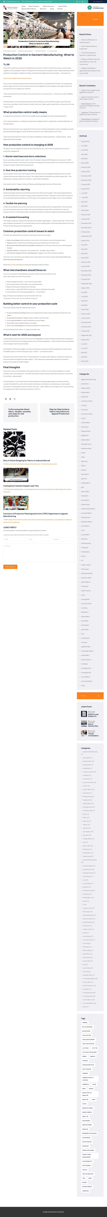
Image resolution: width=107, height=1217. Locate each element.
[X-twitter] (85, 1)
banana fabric (85, 392)
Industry (85, 1099)
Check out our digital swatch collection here (17, 78)
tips (83, 1178)
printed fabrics (86, 582)
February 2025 (85, 215)
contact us (36, 389)
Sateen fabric (85, 616)
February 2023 (85, 262)
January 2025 (85, 219)
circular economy (86, 401)
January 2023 (85, 266)
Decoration (84, 427)
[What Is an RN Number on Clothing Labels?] (84, 714)
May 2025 (84, 202)
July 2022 (84, 292)
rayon (83, 595)
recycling (84, 608)
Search (83, 15)
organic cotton (86, 565)
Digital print (85, 435)
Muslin (83, 556)
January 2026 (85, 171)
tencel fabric (85, 655)
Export (83, 453)
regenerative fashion (89, 1133)
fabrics (83, 466)
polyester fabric (86, 578)
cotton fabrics (85, 422)
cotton (83, 418)
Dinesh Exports (41, 51)
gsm (82, 487)
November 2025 (86, 180)
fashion (85, 1060)
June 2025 (84, 197)
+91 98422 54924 (98, 8)
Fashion (83, 470)
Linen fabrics (85, 526)
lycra (82, 530)
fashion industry (88, 1065)
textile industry (86, 660)
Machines (84, 539)
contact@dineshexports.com (13, 1)
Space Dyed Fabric (88, 1150)
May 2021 (84, 352)
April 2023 (84, 253)
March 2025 (85, 210)
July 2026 (84, 146)
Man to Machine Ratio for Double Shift (93, 727)
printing (85, 1129)
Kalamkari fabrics (86, 522)
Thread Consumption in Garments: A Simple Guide (93, 736)
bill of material (87, 1027)
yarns (83, 685)
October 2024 (85, 232)
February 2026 (85, 167)
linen (93, 1099)
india (84, 1088)
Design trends (85, 431)
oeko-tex (85, 1116)
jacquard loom (85, 517)
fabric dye (84, 461)
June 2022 (84, 296)
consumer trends (86, 414)
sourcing (84, 642)
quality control (86, 591)
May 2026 (84, 154)
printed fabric (87, 1125)
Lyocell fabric (85, 535)
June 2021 (84, 348)
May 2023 (84, 249)
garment (84, 479)
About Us (43, 9)
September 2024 (86, 236)
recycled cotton (86, 603)
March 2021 (84, 361)
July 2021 (84, 344)
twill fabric (84, 664)
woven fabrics (85, 677)
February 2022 (85, 314)
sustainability (87, 1161)
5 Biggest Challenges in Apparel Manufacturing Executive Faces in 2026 (89, 70)
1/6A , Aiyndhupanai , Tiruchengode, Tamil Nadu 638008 (38, 1)
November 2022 (86, 275)
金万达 (83, 90)
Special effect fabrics (29, 9)
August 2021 (85, 340)
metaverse (84, 547)
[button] (97, 1)
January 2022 (85, 318)
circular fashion (88, 1043)
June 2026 (84, 150)
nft (82, 560)
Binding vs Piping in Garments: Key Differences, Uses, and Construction (89, 61)
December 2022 (86, 271)
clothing (84, 405)
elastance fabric (86, 448)
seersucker (85, 629)
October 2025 (85, 184)
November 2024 (86, 228)
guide (94, 1084)
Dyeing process (86, 444)
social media (85, 638)
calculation (86, 1035)
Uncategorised (86, 668)
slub (82, 634)
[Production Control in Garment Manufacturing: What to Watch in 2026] (6, 399)
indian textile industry (26, 51)
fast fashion (85, 474)
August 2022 (85, 288)
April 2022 (84, 305)
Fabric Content (34, 6)
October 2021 (85, 331)
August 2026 (85, 141)
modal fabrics (87, 1112)
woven (84, 1182)
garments (85, 1084)
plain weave (86, 1120)
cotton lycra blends (89, 1052)
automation (85, 384)
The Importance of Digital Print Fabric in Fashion (89, 106)
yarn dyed (85, 1191)
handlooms (84, 496)
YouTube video (14, 265)
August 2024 (85, 240)
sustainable (86, 1165)
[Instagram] (79, 1)
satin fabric (84, 621)
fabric (83, 457)
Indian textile (85, 504)
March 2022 (85, 309)
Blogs (52, 9)
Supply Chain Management (86, 1156)
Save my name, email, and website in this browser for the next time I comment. (27, 534)
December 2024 (86, 223)
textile (84, 1169)
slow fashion (86, 1142)
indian (91, 1088)
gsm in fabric (85, 491)
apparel (85, 1022)
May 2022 (84, 301)
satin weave (85, 625)
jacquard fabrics (86, 513)
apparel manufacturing (88, 379)
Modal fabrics (85, 552)
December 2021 (86, 322)
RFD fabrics (84, 612)
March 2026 (85, 163)
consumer (84, 410)
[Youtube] (82, 1)
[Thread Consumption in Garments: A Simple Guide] (84, 733)
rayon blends (85, 599)
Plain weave (85, 569)
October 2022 (85, 279)
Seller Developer (91, 712)
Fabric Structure (48, 6)
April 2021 (84, 357)
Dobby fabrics (85, 440)
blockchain (84, 397)
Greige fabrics (85, 483)
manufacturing (86, 543)
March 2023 (85, 258)
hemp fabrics (85, 500)
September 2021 (86, 335)
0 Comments (53, 51)
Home (23, 6)
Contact (60, 9)
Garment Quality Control (88, 1079)
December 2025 (86, 176)
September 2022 (86, 284)
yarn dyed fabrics (86, 681)
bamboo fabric (85, 388)
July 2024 (84, 245)
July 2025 (84, 193)
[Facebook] (77, 1)
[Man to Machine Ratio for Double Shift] (84, 723)
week (90, 1178)
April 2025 (84, 206)
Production (84, 586)
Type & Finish (62, 6)
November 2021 (86, 327)
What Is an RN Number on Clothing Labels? (93, 717)
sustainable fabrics (87, 651)
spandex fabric (86, 647)
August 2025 (85, 189)
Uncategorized (86, 672)
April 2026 (84, 159)
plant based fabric (87, 573)
